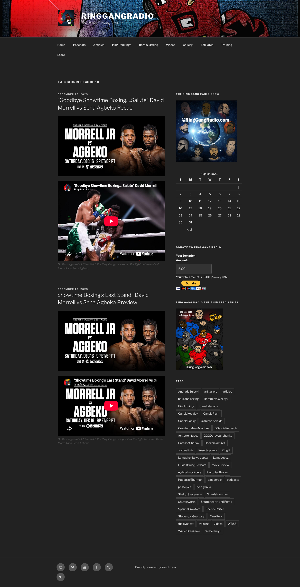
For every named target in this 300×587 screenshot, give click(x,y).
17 (190, 208)
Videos (170, 45)
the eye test (185, 523)
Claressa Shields (211, 421)
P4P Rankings (121, 45)
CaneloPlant (211, 413)
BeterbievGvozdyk (216, 399)
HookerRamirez (215, 443)
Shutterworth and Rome (216, 501)
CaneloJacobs (208, 406)
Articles (98, 45)
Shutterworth (187, 501)
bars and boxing (188, 399)
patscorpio (215, 479)
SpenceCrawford (189, 509)
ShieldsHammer (217, 494)
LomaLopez (221, 457)
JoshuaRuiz (185, 450)
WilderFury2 (213, 531)
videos (218, 523)
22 (238, 208)
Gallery (188, 45)
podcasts (233, 479)
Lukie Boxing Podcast (192, 465)
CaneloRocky (187, 421)
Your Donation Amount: (185, 258)
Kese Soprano (207, 450)
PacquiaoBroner (217, 472)
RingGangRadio (117, 16)
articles (227, 391)
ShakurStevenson (190, 494)
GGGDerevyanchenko (218, 435)
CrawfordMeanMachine (193, 428)
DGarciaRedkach (226, 428)
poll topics (184, 487)
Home (61, 45)
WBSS (232, 523)
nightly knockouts (189, 472)
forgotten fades (188, 435)
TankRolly (216, 516)
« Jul (189, 229)
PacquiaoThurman (190, 479)
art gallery (210, 391)
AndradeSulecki (188, 391)
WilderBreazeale (189, 531)
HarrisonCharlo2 (188, 443)
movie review (220, 465)
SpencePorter (215, 509)
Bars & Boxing (148, 45)
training (204, 523)
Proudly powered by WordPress (155, 567)
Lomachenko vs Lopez (193, 457)
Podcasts (79, 45)
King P (226, 450)
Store (61, 55)
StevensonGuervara (191, 516)
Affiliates (206, 45)
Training (226, 45)
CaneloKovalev (188, 413)
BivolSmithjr (186, 406)
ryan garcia (204, 487)
